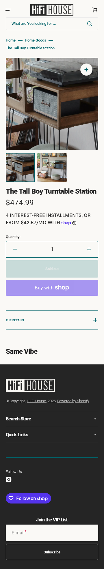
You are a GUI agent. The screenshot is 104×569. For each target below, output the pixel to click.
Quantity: (13, 237)
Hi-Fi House (36, 401)
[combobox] (52, 23)
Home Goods (35, 40)
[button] (8, 9)
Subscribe (52, 552)
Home (11, 40)
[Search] (90, 23)
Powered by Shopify (73, 401)
